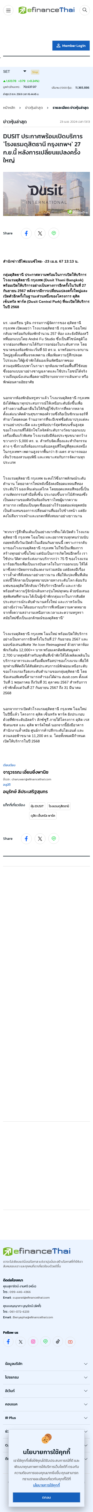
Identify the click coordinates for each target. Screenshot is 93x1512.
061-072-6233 (19, 1311)
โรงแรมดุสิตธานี (59, 806)
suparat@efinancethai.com (31, 1297)
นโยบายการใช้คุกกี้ (46, 1485)
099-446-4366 (20, 1292)
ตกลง (46, 1497)
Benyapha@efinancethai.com (33, 1317)
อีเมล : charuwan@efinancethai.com (27, 779)
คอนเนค (11, 1404)
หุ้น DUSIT (37, 806)
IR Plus (10, 1418)
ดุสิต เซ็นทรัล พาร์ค (43, 815)
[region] (46, 29)
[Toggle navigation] (8, 10)
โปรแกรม (12, 1377)
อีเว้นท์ (10, 1391)
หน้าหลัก (9, 107)
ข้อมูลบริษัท (13, 1363)
